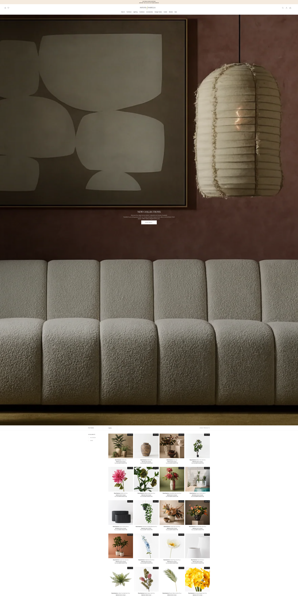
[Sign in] (286, 8)
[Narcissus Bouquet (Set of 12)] (197, 579)
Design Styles (158, 12)
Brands (171, 12)
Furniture (129, 12)
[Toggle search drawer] (283, 8)
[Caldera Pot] (120, 446)
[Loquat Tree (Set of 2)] (120, 546)
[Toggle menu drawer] (5, 8)
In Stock (93, 437)
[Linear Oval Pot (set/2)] (197, 479)
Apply (110, 428)
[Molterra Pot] (146, 446)
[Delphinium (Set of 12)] (146, 546)
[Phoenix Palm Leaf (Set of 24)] (172, 579)
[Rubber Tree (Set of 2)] (197, 446)
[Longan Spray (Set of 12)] (172, 512)
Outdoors (141, 12)
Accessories (149, 12)
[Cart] (290, 8)
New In (123, 12)
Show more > (149, 222)
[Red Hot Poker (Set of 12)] (197, 512)
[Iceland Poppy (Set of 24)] (172, 546)
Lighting (135, 12)
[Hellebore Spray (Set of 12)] (146, 479)
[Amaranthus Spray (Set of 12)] (172, 479)
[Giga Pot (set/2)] (197, 546)
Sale (176, 12)
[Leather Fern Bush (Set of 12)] (120, 579)
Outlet (165, 12)
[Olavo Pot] (172, 446)
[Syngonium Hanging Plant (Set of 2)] (146, 512)
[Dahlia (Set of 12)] (120, 479)
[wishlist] (8, 8)
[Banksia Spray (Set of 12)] (146, 579)
